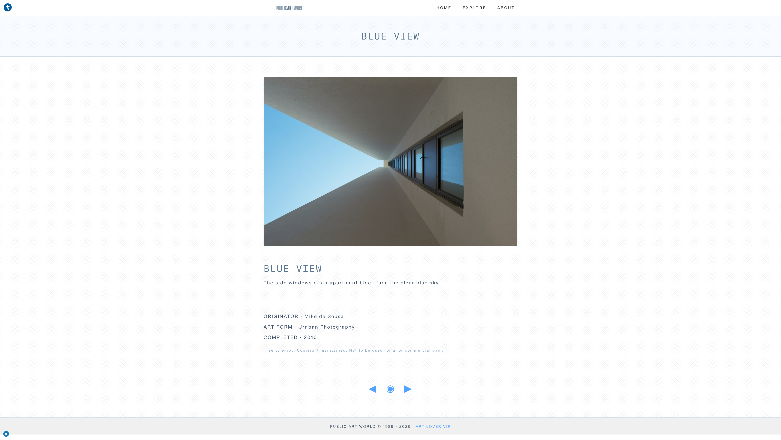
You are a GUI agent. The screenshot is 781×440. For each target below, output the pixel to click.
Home (444, 7)
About (506, 7)
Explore (474, 7)
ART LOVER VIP (433, 426)
